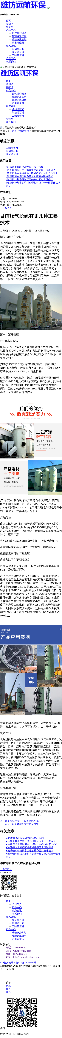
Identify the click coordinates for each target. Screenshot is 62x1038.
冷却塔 (9, 24)
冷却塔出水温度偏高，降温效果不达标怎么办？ (32, 173)
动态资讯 (11, 46)
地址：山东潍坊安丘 (17, 954)
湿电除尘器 (18, 42)
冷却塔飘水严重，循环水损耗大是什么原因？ (30, 170)
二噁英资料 (18, 55)
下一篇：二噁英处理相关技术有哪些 (19, 824)
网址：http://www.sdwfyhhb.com (22, 957)
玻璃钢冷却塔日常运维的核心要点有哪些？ (29, 179)
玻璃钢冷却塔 (19, 36)
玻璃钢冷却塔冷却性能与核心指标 (24, 167)
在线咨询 (6, 208)
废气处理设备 (19, 33)
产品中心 (11, 30)
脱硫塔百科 (18, 52)
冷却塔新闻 (18, 49)
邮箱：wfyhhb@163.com (18, 950)
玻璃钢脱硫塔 (19, 39)
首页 (8, 20)
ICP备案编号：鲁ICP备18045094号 (18, 962)
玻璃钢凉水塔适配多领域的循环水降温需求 (29, 176)
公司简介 (11, 58)
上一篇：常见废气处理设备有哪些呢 (19, 821)
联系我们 (11, 61)
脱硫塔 (9, 27)
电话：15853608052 (16, 947)
